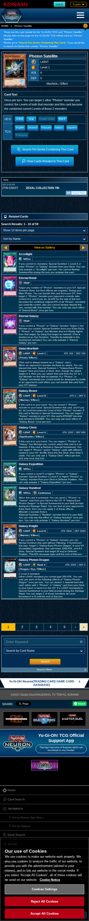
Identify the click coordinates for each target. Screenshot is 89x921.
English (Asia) (46, 119)
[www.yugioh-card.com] (16, 718)
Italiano (59, 127)
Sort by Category (21, 826)
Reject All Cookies (44, 901)
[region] (44, 879)
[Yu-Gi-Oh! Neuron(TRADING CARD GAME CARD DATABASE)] (12, 16)
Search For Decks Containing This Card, (42, 42)
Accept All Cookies (44, 913)
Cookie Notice (50, 880)
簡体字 (62, 119)
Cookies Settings (44, 889)
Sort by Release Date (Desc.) (28, 817)
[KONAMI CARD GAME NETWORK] (44, 765)
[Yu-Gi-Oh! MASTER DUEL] (72, 718)
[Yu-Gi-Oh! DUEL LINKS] (44, 718)
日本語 (19, 119)
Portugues (21, 135)
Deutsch (32, 127)
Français (46, 127)
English (20, 127)
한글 (31, 119)
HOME (4, 26)
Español (71, 127)
